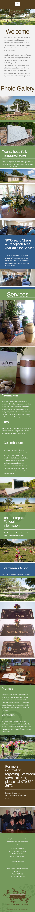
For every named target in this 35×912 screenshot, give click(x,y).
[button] (17, 4)
